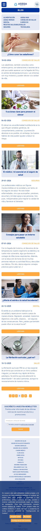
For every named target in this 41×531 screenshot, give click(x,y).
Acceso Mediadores (20, 474)
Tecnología (25, 27)
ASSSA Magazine (20, 479)
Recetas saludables (11, 25)
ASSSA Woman (8, 20)
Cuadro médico (20, 450)
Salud (22, 25)
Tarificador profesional (21, 472)
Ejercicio (24, 22)
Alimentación (9, 17)
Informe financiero (20, 464)
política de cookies (14, 506)
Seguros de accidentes (20, 448)
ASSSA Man (24, 17)
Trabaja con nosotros (20, 469)
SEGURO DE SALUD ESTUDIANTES (20, 443)
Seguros (6, 27)
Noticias (20, 457)
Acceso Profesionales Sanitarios (20, 476)
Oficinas (20, 460)
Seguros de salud (20, 441)
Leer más (20, 85)
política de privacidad (27, 424)
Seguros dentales (20, 445)
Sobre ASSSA (20, 455)
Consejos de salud (28, 20)
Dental (6, 22)
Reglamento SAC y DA (20, 467)
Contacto (20, 462)
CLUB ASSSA (20, 453)
